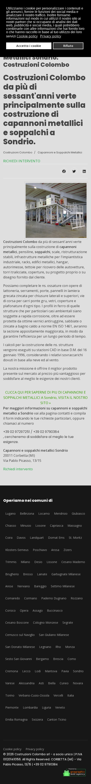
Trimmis (11, 562)
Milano (25, 562)
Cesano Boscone (17, 622)
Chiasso (10, 526)
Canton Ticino (56, 719)
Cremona (11, 671)
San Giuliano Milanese (54, 635)
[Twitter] (74, 171)
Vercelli (58, 695)
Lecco (26, 671)
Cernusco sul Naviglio (20, 635)
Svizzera (37, 719)
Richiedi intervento (18, 469)
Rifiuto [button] (68, 46)
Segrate (67, 622)
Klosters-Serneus (17, 550)
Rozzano (77, 598)
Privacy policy (35, 749)
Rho (58, 647)
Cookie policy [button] (27, 36)
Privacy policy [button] (50, 36)
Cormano (30, 598)
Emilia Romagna (16, 719)
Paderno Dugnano (53, 598)
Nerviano (23, 586)
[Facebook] (64, 171)
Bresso (28, 574)
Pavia (65, 671)
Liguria (46, 707)
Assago (38, 610)
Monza (70, 647)
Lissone (52, 562)
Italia (70, 695)
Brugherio (12, 574)
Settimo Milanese (63, 586)
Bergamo (42, 659)
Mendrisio (61, 513)
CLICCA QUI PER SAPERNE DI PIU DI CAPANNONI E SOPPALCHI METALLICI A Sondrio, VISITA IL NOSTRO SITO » (45, 397)
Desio (38, 562)
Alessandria (26, 683)
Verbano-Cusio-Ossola (34, 695)
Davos (21, 538)
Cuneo (64, 683)
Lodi (38, 671)
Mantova (51, 671)
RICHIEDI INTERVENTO (21, 161)
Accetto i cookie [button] (28, 46)
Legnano (45, 647)
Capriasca (56, 526)
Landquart (37, 538)
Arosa (55, 550)
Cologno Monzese (45, 622)
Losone (40, 526)
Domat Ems (56, 538)
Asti (41, 683)
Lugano (10, 513)
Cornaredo (12, 598)
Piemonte (12, 707)
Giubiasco (78, 513)
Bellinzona (27, 513)
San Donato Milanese (20, 647)
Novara (78, 683)
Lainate (42, 574)
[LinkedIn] (84, 171)
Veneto (60, 707)
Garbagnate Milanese (66, 574)
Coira (8, 538)
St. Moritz (75, 538)
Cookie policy (12, 749)
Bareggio (40, 586)
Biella (51, 683)
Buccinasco (55, 610)
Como (72, 659)
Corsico (10, 610)
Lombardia (30, 707)
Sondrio (78, 671)
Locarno (44, 513)
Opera (24, 610)
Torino (9, 695)
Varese (10, 683)
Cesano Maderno (73, 562)
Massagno (75, 526)
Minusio (25, 526)
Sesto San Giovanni (18, 659)
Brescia (58, 659)
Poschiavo (40, 550)
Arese (9, 586)
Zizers (67, 550)
